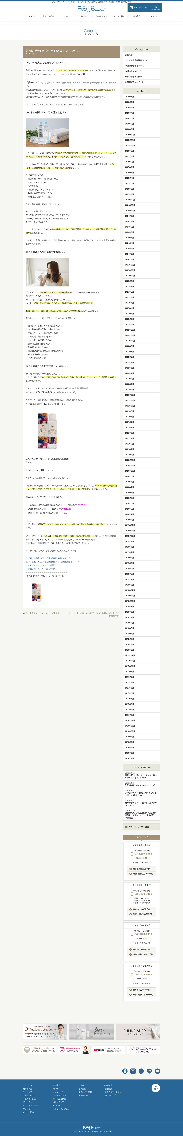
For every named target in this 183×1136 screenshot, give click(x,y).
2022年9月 (129, 346)
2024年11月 (130, 205)
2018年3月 (129, 639)
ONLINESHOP (156, 9)
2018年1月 (129, 650)
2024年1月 (129, 259)
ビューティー (28, 1102)
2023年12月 (130, 265)
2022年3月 (129, 379)
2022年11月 (130, 335)
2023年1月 (129, 324)
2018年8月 (129, 612)
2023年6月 (129, 297)
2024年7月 (129, 227)
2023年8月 (129, 286)
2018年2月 (129, 644)
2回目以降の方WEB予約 (143, 874)
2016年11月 (130, 726)
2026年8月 (129, 97)
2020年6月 (129, 493)
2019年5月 (129, 563)
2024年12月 (130, 200)
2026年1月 (129, 129)
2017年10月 (130, 666)
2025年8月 (129, 156)
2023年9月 (129, 281)
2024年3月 (129, 248)
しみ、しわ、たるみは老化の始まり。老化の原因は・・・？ (53, 562)
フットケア (66, 16)
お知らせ (129, 55)
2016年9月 (129, 737)
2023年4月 (129, 308)
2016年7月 (129, 747)
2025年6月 (129, 167)
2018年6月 (129, 623)
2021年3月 (129, 444)
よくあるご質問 (85, 1092)
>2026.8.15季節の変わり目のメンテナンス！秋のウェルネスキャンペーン (141, 775)
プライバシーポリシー (113, 1092)
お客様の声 (83, 1095)
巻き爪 (84, 16)
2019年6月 (129, 558)
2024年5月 (129, 238)
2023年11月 (130, 270)
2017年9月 (129, 672)
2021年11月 (130, 400)
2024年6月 (129, 232)
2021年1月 (129, 455)
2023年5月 (129, 303)
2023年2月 (129, 319)
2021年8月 (129, 417)
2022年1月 (129, 390)
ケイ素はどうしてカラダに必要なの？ (43, 565)
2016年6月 (129, 753)
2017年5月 (129, 693)
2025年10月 (130, 145)
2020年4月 (129, 503)
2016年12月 (130, 720)
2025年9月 (129, 151)
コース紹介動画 (59, 1099)
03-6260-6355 (143, 853)
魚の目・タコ (101, 16)
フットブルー (92, 9)
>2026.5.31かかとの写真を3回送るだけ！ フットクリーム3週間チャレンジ (141, 793)
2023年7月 (129, 292)
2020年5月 (129, 498)
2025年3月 (129, 183)
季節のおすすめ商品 (133, 77)
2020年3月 (129, 509)
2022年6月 (129, 362)
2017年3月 (129, 704)
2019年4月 (129, 569)
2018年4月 (129, 634)
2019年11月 (130, 531)
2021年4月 (129, 438)
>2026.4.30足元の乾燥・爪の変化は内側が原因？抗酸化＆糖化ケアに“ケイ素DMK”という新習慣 (141, 814)
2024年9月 (129, 216)
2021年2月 (129, 449)
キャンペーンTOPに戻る (139, 827)
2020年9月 (129, 476)
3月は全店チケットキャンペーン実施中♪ (42, 613)
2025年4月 (129, 178)
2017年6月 (129, 688)
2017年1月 (129, 715)
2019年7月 (129, 552)
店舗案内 (136, 16)
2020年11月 (130, 465)
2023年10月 (130, 276)
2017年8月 (129, 677)
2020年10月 (130, 471)
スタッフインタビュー (62, 1109)
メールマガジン (59, 1095)
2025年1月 (129, 194)
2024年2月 (129, 254)
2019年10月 (130, 536)
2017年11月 (130, 661)
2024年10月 (130, 211)
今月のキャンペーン (133, 71)
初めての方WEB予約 (141, 869)
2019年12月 (130, 525)
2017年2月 (129, 710)
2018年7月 (129, 617)
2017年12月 (130, 655)
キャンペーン (58, 1092)
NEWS (55, 1089)
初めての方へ (48, 16)
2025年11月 (130, 140)
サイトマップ (110, 1095)
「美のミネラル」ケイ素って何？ (41, 569)
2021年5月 (129, 433)
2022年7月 (129, 357)
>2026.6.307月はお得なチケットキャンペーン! (140, 784)
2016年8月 (129, 742)
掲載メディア (58, 1102)
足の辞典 (82, 1089)
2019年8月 (129, 547)
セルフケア (57, 1105)
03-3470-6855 (143, 893)
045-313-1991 (143, 934)
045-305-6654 (143, 974)
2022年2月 (129, 384)
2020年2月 (129, 514)
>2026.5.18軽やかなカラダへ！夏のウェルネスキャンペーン (141, 803)
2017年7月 (129, 682)
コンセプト (31, 16)
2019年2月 (129, 579)
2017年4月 (129, 699)
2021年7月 (129, 422)
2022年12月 (130, 330)
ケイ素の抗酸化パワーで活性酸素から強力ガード (48, 558)
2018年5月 (129, 628)
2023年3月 (129, 314)
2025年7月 (129, 162)
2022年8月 (129, 352)
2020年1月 (129, 520)
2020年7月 (129, 487)
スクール (154, 16)
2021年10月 (130, 406)
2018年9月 (129, 606)
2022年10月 (130, 341)
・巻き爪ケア (28, 1095)
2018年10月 (130, 601)
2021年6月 (129, 427)
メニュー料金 (119, 16)
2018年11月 (130, 596)
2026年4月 (129, 113)
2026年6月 (129, 102)
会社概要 (108, 1089)
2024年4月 (129, 243)
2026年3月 (129, 118)
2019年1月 (129, 585)
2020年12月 (130, 460)
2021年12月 (130, 395)
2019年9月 (129, 541)
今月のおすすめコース (134, 66)
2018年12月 (130, 590)
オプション (27, 1109)
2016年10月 (130, 731)
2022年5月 (129, 368)
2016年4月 (129, 758)
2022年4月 (129, 373)
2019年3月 (129, 574)
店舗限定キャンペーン (134, 82)
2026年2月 (129, 124)
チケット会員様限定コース (136, 60)
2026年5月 (129, 107)
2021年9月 (129, 411)
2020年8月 (129, 482)
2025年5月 (129, 173)
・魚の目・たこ (29, 1099)
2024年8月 (129, 221)
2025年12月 (130, 135)
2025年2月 (129, 189)
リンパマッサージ (30, 1105)
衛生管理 (108, 1085)
